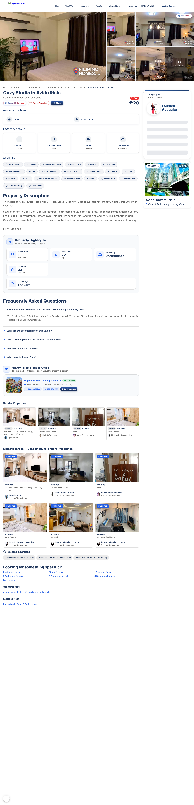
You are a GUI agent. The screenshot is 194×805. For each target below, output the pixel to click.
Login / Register (169, 6)
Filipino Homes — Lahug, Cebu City (42, 380)
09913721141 (52, 389)
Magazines (132, 6)
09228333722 (34, 389)
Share (58, 103)
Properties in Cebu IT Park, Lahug (20, 604)
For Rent (18, 87)
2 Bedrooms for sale (13, 576)
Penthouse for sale (12, 572)
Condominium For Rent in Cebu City (64, 87)
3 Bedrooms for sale (59, 576)
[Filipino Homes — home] (28, 6)
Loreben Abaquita (169, 107)
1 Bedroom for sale (103, 572)
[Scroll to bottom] (6, 799)
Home (58, 6)
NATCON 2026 (147, 6)
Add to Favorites (40, 103)
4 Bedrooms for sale (104, 576)
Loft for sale (9, 580)
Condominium (34, 87)
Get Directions (70, 389)
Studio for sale (56, 572)
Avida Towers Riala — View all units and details (26, 592)
